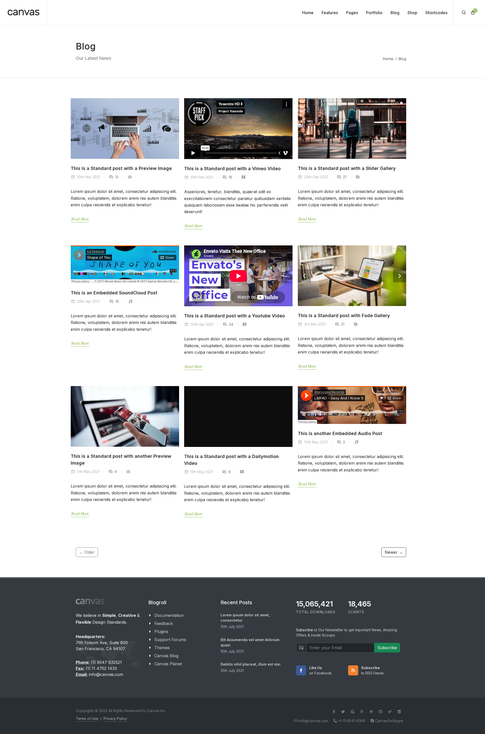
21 (344, 177)
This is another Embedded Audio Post (340, 433)
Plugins (161, 631)
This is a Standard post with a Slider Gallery (347, 168)
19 (230, 177)
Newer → (394, 552)
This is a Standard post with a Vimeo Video (232, 168)
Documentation (169, 615)
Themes (162, 647)
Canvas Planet (168, 663)
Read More (80, 219)
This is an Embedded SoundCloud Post (114, 292)
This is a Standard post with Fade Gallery (344, 315)
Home (388, 59)
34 (230, 324)
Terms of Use (87, 718)
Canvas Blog (166, 655)
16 (116, 301)
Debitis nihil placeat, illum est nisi (250, 664)
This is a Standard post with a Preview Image (121, 168)
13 (116, 177)
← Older (87, 552)
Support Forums (170, 639)
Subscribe (387, 647)
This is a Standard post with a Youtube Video (234, 315)
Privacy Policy (115, 718)
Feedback (163, 623)
